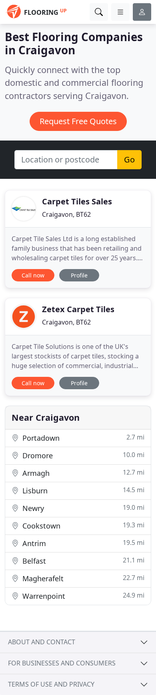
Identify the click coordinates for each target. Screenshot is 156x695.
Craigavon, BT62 (66, 214)
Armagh (82, 473)
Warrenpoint (82, 596)
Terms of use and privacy (51, 684)
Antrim (82, 543)
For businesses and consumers (62, 663)
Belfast (82, 561)
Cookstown (82, 526)
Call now (33, 275)
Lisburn (82, 490)
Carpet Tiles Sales (77, 201)
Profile (79, 275)
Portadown (82, 438)
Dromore (82, 455)
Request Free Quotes (78, 121)
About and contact (41, 642)
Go (129, 159)
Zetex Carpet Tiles (78, 309)
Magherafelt (82, 578)
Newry (82, 508)
